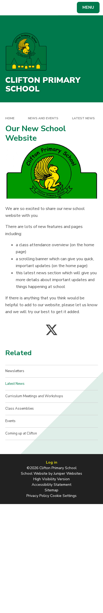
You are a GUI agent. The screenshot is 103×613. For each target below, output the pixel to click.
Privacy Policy (37, 495)
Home (10, 118)
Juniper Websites (68, 473)
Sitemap (51, 490)
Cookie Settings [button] (63, 495)
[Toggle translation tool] (23, 7)
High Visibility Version (51, 479)
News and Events (43, 118)
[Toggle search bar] (10, 7)
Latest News (83, 118)
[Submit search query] (64, 7)
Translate (44, 8)
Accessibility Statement (51, 484)
